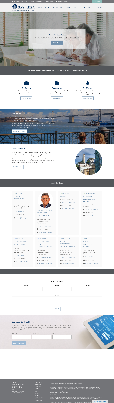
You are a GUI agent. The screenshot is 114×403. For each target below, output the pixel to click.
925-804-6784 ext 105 (22, 255)
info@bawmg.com (63, 1)
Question (57, 295)
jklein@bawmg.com (68, 208)
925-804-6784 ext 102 (45, 257)
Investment (38, 386)
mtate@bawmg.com (45, 263)
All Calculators (38, 400)
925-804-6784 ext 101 (68, 257)
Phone (88, 285)
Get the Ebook (18, 343)
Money (37, 393)
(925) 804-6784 (50, 1)
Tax (36, 391)
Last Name (35, 333)
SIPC (65, 398)
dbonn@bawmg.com (22, 218)
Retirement (38, 384)
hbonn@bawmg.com (45, 232)
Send (57, 309)
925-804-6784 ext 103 (45, 226)
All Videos (37, 399)
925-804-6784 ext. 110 (91, 209)
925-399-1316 (89, 257)
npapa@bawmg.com (68, 263)
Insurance (37, 390)
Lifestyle (37, 395)
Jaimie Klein (63, 196)
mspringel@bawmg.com (92, 216)
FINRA (62, 398)
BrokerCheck (79, 383)
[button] (39, 7)
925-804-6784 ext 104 (22, 212)
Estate (36, 388)
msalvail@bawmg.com (22, 261)
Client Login (97, 1)
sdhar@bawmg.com (91, 263)
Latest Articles (38, 397)
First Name (15, 333)
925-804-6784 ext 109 (68, 202)
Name (26, 285)
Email (57, 285)
